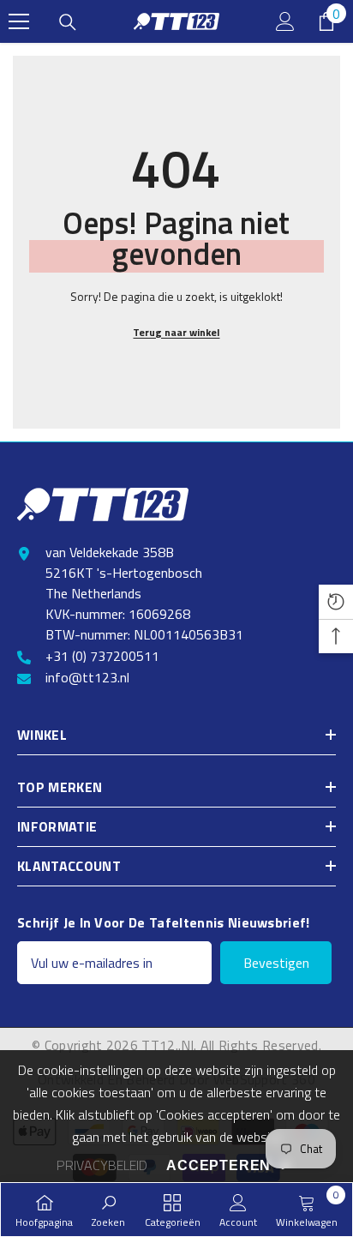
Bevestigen (276, 962)
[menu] (19, 21)
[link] (108, 1210)
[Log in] (285, 21)
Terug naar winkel (176, 332)
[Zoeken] (67, 22)
